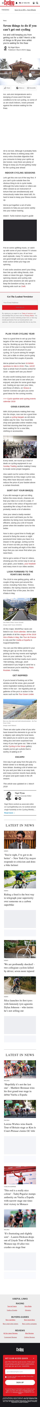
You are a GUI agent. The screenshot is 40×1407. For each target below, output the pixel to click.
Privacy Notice (29, 315)
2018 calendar (20, 632)
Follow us (21, 88)
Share (8, 88)
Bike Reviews (29, 1333)
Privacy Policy (27, 1390)
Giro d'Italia (28, 1306)
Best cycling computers (29, 1324)
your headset (30, 564)
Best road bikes (10, 1320)
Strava (26, 388)
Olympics (28, 1310)
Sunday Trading (10, 466)
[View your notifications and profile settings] (16, 3)
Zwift (23, 286)
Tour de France (29, 637)
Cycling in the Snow (17, 746)
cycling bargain (18, 417)
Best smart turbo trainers (10, 1324)
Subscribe (27, 3)
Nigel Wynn (15, 47)
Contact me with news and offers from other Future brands (20, 1377)
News (5, 20)
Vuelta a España (23, 640)
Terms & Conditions (18, 1392)
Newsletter (33, 88)
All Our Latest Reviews (10, 1333)
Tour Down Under (26, 694)
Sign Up (20, 1382)
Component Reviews (10, 1337)
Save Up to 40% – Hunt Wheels (25, 10)
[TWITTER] (17, 798)
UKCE (32, 366)
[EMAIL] (20, 798)
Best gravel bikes (29, 1320)
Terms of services (27, 313)
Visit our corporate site (30, 1398)
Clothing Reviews (29, 1337)
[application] (20, 229)
